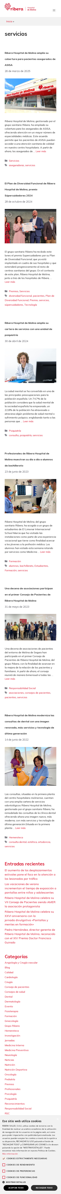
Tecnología (30, 304)
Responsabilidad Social (22, 688)
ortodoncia (44, 841)
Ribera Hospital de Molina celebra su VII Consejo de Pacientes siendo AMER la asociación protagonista (30, 902)
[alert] (30, 1155)
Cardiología (11, 977)
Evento (9, 1006)
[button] (30, 1182)
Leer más (41, 151)
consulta (14, 435)
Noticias (9, 1059)
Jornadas (10, 1040)
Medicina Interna (14, 1045)
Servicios (14, 160)
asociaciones (16, 692)
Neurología (11, 1055)
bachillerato (26, 565)
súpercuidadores (14, 304)
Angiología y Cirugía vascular (21, 962)
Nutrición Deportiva (16, 1069)
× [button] (57, 1119)
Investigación (12, 1035)
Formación (15, 561)
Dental (9, 996)
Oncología (10, 1074)
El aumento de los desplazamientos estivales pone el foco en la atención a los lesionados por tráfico (30, 874)
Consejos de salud (15, 991)
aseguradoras (16, 165)
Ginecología (11, 1021)
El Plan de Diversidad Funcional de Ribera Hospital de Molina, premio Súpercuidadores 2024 (30, 189)
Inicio (9, 21)
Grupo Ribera (12, 1025)
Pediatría (10, 1079)
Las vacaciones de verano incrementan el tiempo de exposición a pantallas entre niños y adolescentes (30, 888)
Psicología (10, 1093)
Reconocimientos (15, 1103)
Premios (13, 291)
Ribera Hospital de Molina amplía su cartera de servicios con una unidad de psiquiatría (28, 329)
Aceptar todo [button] (16, 1187)
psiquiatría (26, 435)
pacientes (38, 295)
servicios (30, 165)
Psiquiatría (15, 430)
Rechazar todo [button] (44, 1187)
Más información (10, 1153)
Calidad (9, 972)
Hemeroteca (16, 837)
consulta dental (18, 841)
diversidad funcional (20, 295)
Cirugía (9, 982)
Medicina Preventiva (16, 1050)
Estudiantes (41, 565)
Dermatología (12, 1001)
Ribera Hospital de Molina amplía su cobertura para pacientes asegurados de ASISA (30, 59)
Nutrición (10, 1064)
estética (32, 841)
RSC (7, 1113)
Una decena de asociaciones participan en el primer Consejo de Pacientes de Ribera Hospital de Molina (29, 594)
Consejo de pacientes (17, 986)
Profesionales (12, 1089)
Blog (7, 967)
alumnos (14, 565)
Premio (34, 300)
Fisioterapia (11, 1011)
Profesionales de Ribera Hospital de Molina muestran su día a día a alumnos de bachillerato (29, 459)
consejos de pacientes (37, 692)
